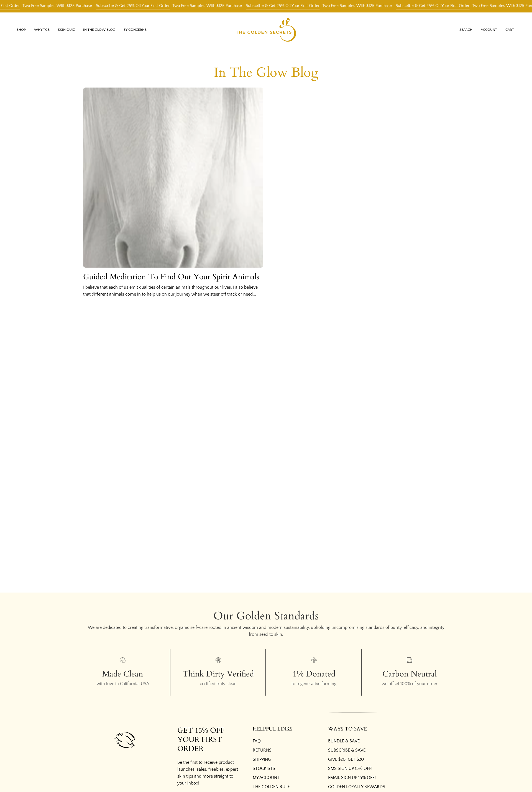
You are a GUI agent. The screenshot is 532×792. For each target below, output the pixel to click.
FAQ (257, 741)
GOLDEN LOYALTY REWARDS (356, 786)
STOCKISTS (264, 768)
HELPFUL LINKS (272, 729)
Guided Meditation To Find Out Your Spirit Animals (171, 276)
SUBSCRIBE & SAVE (346, 750)
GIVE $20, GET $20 (346, 759)
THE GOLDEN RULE (271, 786)
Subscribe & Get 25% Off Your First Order (122, 5)
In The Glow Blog (266, 72)
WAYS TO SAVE (347, 729)
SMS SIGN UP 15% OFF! (350, 768)
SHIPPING (262, 759)
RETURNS (262, 750)
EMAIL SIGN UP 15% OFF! (352, 777)
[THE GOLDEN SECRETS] (266, 30)
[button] (42, 30)
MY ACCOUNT (266, 777)
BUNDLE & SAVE (344, 741)
